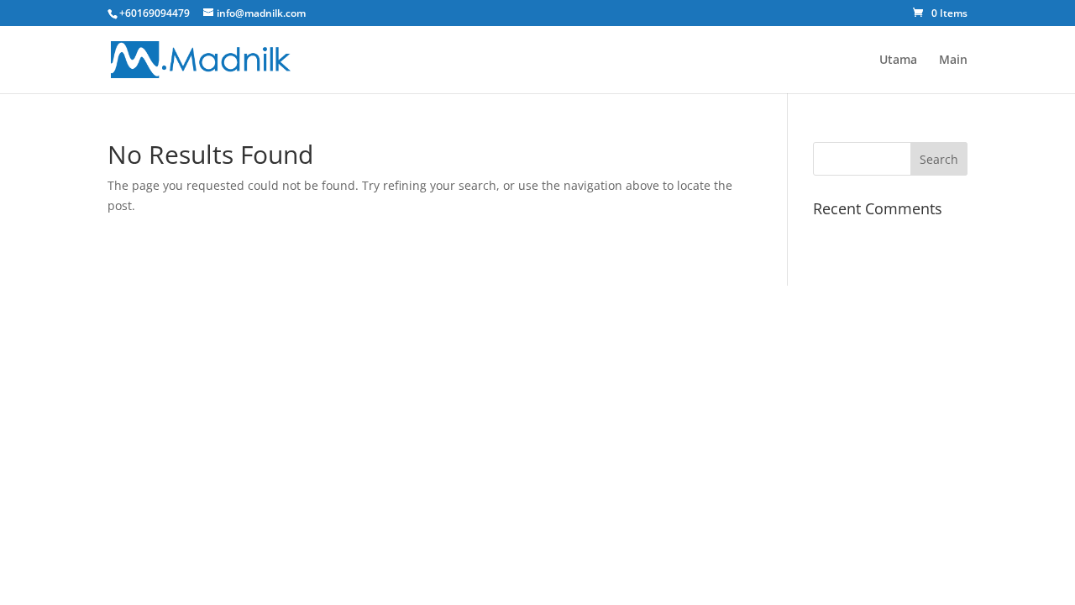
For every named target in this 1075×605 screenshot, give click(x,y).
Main (953, 60)
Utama (898, 60)
